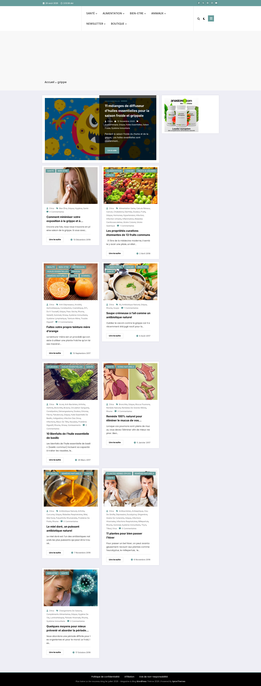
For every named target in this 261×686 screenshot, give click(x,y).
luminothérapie (57, 617)
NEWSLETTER (94, 24)
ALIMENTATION (112, 13)
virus (114, 528)
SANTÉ (90, 13)
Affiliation (129, 676)
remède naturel (113, 408)
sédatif (49, 315)
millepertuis (143, 521)
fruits (143, 212)
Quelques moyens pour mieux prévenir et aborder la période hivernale (66, 628)
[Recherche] (198, 18)
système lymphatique (56, 318)
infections (50, 422)
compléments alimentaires (58, 614)
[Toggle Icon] (211, 18)
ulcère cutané (129, 222)
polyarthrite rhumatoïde (66, 518)
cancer (109, 212)
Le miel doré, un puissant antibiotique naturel (62, 528)
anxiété (78, 304)
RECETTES (142, 267)
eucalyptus (132, 514)
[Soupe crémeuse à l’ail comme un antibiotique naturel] (130, 281)
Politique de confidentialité (105, 676)
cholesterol (119, 212)
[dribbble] (207, 3)
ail (120, 304)
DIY (85, 308)
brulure (67, 408)
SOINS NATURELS (126, 367)
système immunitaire (120, 128)
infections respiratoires (126, 521)
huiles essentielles (134, 124)
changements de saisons (70, 610)
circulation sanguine (80, 408)
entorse (84, 411)
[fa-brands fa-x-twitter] (203, 3)
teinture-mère (73, 318)
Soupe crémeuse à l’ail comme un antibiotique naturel (128, 315)
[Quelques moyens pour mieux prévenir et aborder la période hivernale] (71, 587)
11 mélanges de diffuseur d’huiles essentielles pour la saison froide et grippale (127, 111)
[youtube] (216, 3)
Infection (140, 215)
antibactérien (125, 511)
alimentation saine (127, 208)
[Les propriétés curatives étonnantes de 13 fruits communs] (130, 185)
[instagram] (212, 3)
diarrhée (128, 212)
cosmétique (77, 308)
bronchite (58, 408)
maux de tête (62, 422)
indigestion (58, 418)
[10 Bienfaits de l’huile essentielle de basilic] (71, 381)
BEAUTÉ (51, 267)
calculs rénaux (143, 208)
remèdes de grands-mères (134, 408)
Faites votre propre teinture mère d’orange (68, 329)
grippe (122, 124)
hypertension (129, 215)
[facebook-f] (199, 3)
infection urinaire (113, 219)
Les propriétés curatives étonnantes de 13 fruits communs (128, 233)
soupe (116, 308)
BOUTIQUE (117, 24)
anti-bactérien (71, 404)
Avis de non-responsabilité (153, 676)
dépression (121, 514)
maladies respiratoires (72, 514)
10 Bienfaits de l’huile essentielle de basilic (67, 435)
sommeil (57, 315)
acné (61, 404)
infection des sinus (72, 418)
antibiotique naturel (131, 304)
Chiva (110, 121)
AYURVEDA (52, 367)
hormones (117, 215)
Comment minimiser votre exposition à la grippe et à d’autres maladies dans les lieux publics (67, 219)
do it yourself (52, 311)
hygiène (78, 208)
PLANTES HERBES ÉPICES (119, 473)
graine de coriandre (115, 518)
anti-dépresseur (66, 304)
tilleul (108, 528)
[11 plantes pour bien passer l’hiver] (130, 488)
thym (143, 525)
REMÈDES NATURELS (57, 276)
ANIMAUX (157, 13)
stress (65, 315)
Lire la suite (112, 150)
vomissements (74, 425)
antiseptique (137, 511)
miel (85, 514)
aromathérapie (111, 124)
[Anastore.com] (181, 114)
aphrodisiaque (52, 308)
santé (85, 208)
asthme (49, 408)
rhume (81, 311)
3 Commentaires (124, 411)
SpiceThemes (178, 681)
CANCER (129, 171)
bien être (63, 208)
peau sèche (71, 311)
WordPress (142, 681)
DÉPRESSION (79, 267)
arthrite (81, 404)
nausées (73, 422)
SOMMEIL (85, 276)
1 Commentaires (127, 226)
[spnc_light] (204, 18)
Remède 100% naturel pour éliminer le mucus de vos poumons (124, 418)
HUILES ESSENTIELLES (112, 101)
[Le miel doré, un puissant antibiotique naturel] (71, 488)
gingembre (142, 514)
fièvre (49, 414)
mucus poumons (142, 404)
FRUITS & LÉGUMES (147, 171)
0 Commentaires (56, 212)
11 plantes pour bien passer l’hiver (124, 535)
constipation (66, 308)
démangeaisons (66, 411)
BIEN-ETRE (136, 13)
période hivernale (73, 617)
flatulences (58, 414)
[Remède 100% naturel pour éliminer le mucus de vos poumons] (130, 381)
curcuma (50, 514)
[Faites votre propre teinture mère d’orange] (71, 281)
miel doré (50, 518)
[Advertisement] (130, 57)
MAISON (76, 271)
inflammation (128, 219)
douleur (136, 212)
